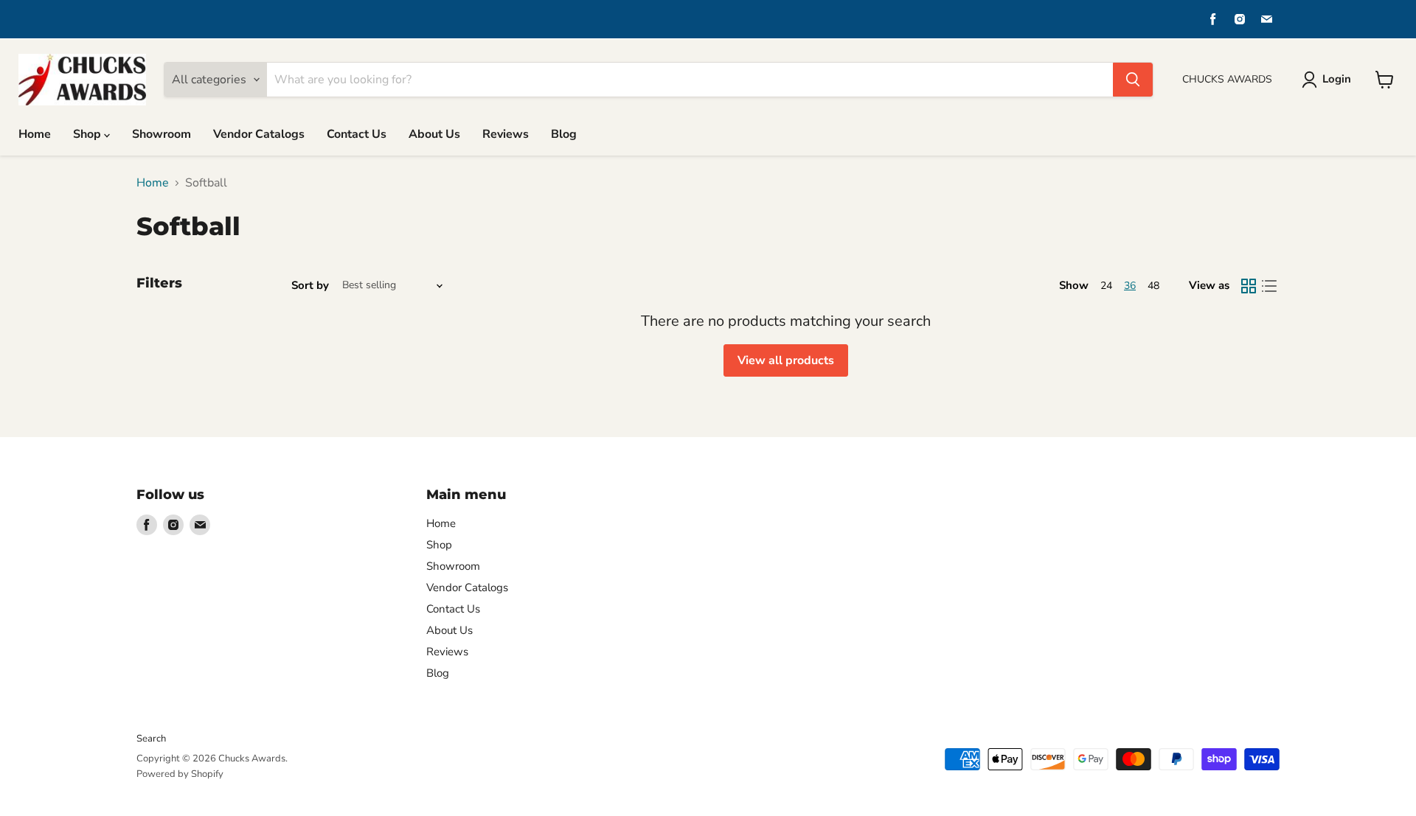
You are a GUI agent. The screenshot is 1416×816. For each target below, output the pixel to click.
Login (1336, 79)
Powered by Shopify (179, 774)
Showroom (161, 134)
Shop (88, 134)
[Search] (1133, 80)
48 (1153, 286)
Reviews (505, 134)
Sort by (310, 285)
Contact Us (356, 134)
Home (34, 134)
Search (151, 738)
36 (1130, 286)
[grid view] (1248, 286)
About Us (434, 134)
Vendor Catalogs (259, 134)
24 (1106, 286)
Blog (564, 134)
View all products (786, 360)
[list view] (1269, 286)
